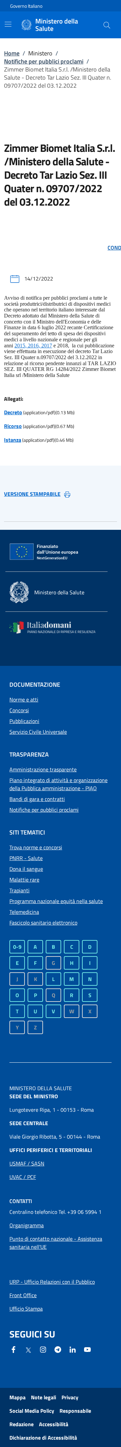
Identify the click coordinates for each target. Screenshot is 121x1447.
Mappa (17, 1397)
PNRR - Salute (26, 858)
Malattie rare (24, 880)
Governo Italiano (26, 5)
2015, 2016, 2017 (33, 345)
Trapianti (19, 890)
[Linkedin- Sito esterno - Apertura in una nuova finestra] (73, 1349)
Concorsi (19, 710)
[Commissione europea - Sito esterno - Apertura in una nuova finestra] (44, 552)
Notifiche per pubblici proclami (43, 61)
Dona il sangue (26, 869)
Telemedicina (24, 912)
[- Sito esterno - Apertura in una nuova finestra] (87, 1349)
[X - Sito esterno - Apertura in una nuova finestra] (28, 1350)
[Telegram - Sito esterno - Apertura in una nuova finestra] (58, 1349)
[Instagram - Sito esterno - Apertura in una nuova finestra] (43, 1349)
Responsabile (75, 1411)
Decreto (13, 412)
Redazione (21, 1424)
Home (11, 53)
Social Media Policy (31, 1411)
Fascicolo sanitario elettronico (43, 923)
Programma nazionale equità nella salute (56, 901)
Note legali (43, 1397)
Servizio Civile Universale (38, 732)
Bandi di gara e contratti (37, 799)
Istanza (12, 440)
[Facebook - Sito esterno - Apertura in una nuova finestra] (13, 1349)
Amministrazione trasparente (43, 769)
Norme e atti (23, 699)
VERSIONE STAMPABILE (32, 494)
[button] (107, 24)
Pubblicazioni (24, 721)
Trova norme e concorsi (35, 847)
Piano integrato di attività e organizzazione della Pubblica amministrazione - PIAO (58, 784)
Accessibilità (53, 1424)
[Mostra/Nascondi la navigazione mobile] (8, 24)
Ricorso (13, 426)
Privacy (70, 1397)
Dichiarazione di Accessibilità (43, 1438)
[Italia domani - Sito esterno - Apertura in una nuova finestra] (56, 627)
